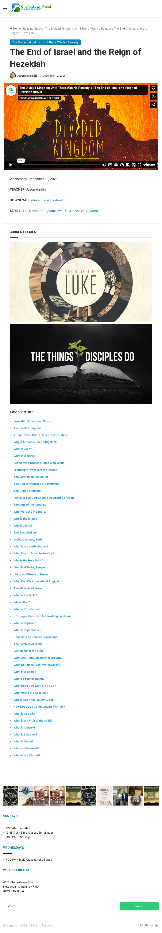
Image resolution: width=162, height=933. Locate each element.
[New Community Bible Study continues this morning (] (104, 795)
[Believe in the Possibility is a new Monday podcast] (10, 795)
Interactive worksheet (46, 200)
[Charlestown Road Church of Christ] (31, 8)
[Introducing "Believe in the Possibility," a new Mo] (88, 795)
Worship (25, 828)
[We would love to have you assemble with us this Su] (26, 795)
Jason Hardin (25, 75)
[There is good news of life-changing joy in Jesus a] (120, 795)
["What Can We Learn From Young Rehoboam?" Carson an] (41, 795)
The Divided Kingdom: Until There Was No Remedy (78, 28)
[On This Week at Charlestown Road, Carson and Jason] (57, 795)
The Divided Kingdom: (60, 211)
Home (16, 28)
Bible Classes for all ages (37, 832)
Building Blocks (33, 28)
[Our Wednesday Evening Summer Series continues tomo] (73, 795)
